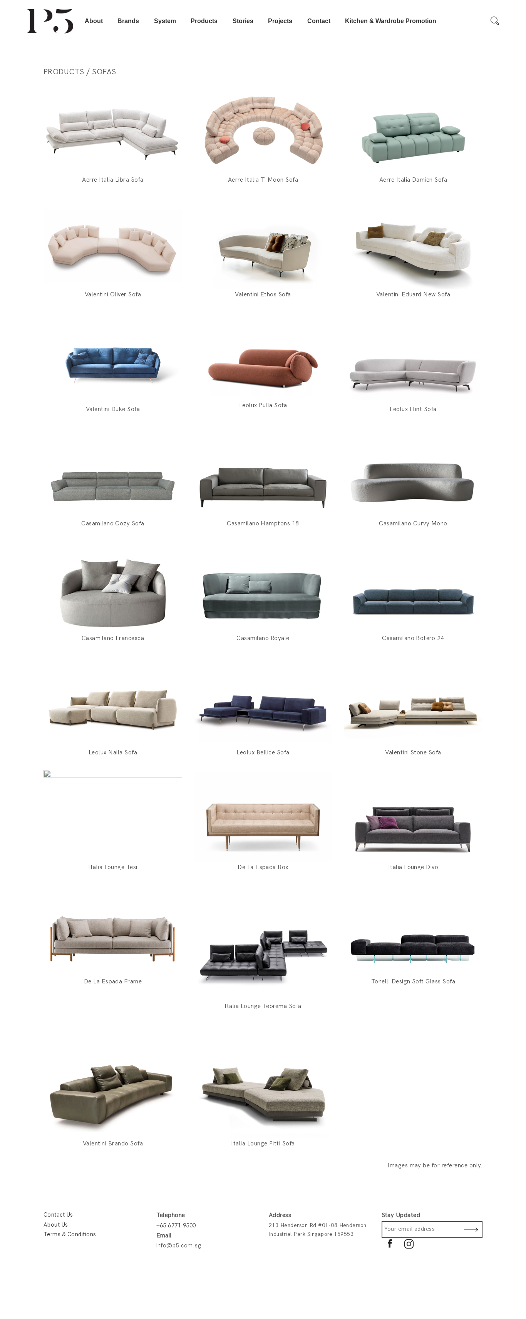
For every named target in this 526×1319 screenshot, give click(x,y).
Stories (243, 21)
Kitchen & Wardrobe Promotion (390, 21)
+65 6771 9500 (176, 1225)
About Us (56, 1224)
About (94, 21)
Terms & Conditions (70, 1234)
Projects (280, 21)
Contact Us (58, 1214)
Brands (128, 21)
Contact (318, 21)
